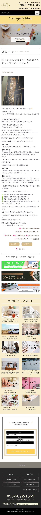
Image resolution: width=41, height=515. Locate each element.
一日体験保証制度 (29, 479)
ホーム (11, 474)
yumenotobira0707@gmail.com (19, 440)
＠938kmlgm (11, 445)
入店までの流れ (11, 484)
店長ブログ (29, 474)
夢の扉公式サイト (20, 509)
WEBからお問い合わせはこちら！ (20, 451)
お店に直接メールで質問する (30, 228)
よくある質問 (30, 484)
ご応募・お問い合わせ (30, 489)
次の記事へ (27, 244)
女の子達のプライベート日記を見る (28, 239)
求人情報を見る (20, 235)
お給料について (11, 479)
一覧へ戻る (21, 249)
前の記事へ (14, 244)
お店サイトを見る (33, 235)
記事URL (9, 235)
